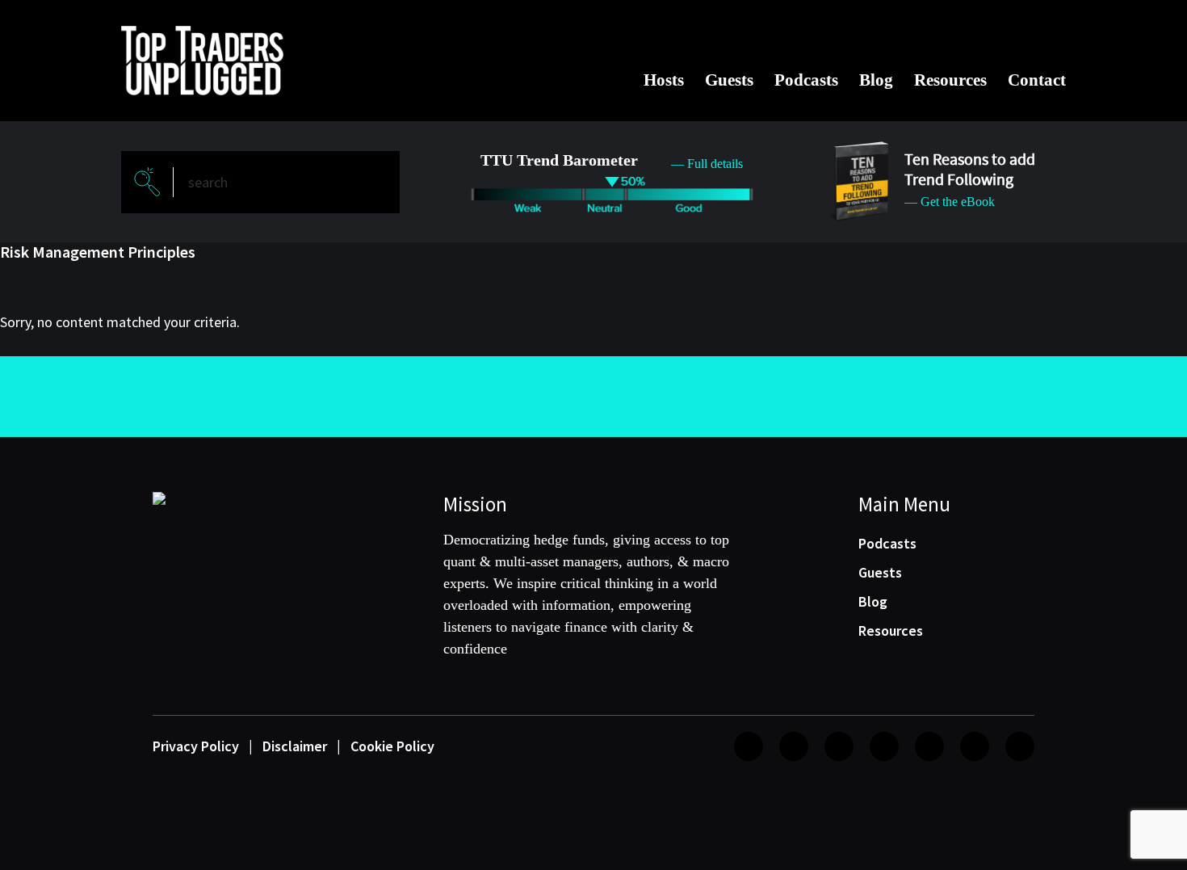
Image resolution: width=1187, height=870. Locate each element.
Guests (729, 80)
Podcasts (806, 80)
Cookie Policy (392, 746)
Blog (876, 80)
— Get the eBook (949, 201)
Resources (950, 80)
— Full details (707, 163)
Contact (1037, 80)
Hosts (664, 80)
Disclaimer (294, 746)
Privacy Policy (196, 746)
